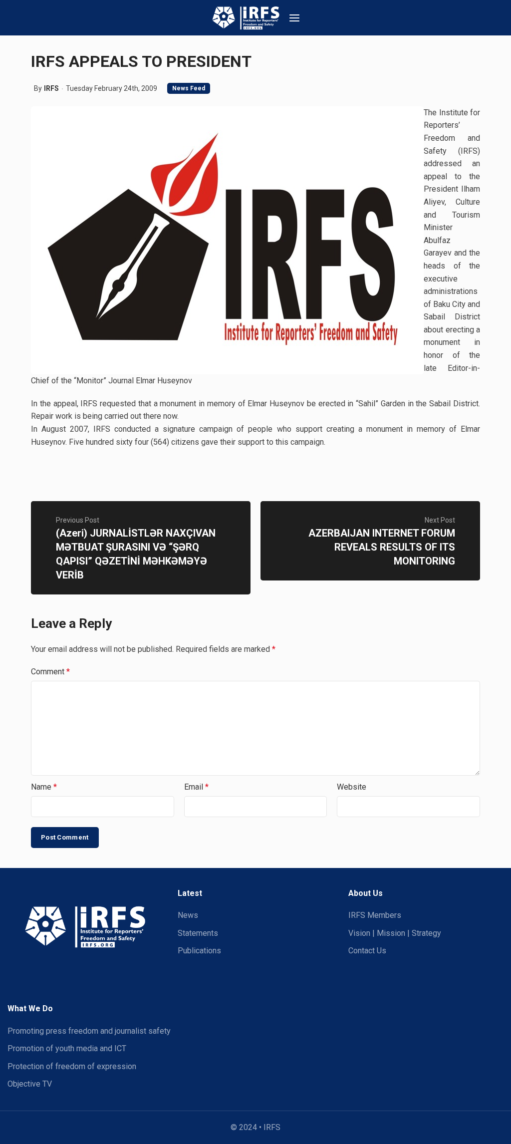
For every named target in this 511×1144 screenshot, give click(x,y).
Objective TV (29, 1084)
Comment (50, 671)
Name (44, 787)
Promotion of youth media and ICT (66, 1048)
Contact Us (367, 950)
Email (196, 787)
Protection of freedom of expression (71, 1066)
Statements (198, 933)
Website (351, 787)
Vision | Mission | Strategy (394, 933)
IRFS (51, 88)
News (188, 915)
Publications (199, 950)
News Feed (188, 88)
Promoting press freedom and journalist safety (89, 1031)
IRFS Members (374, 915)
